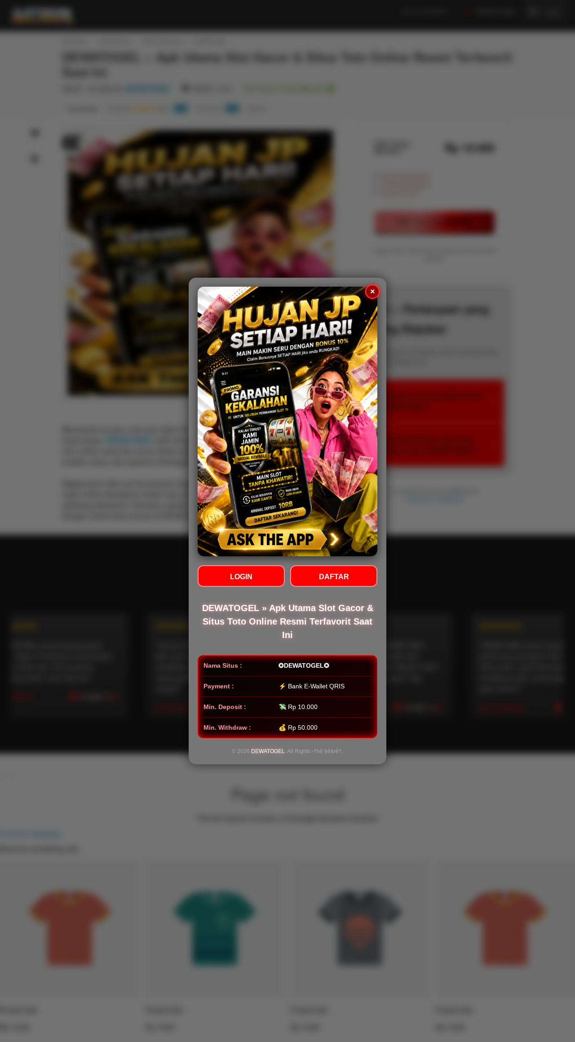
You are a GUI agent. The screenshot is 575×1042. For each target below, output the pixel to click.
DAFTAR (334, 577)
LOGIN (241, 577)
